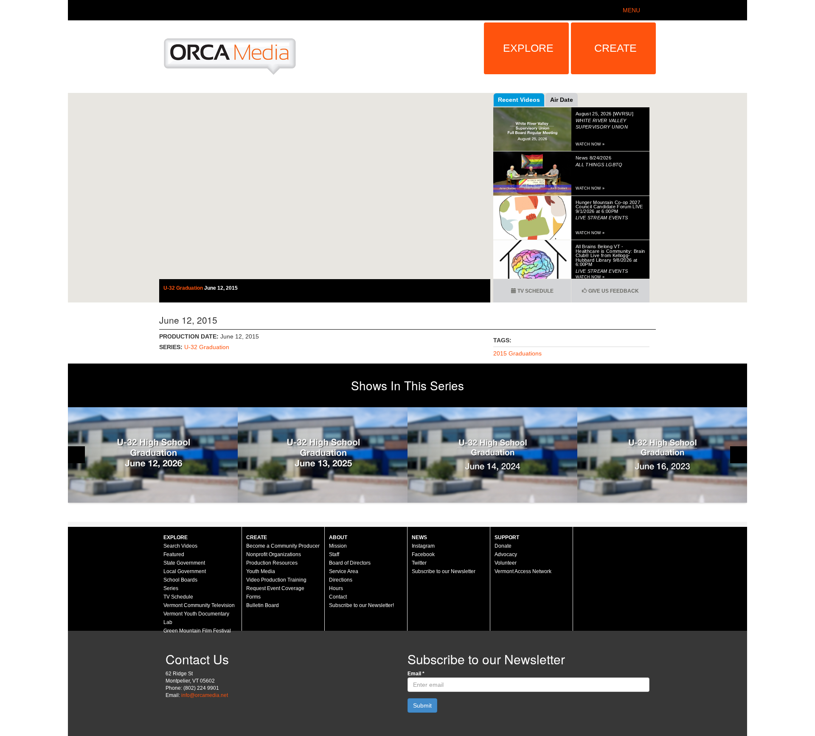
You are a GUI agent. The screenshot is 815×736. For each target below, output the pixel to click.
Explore (528, 48)
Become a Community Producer (283, 546)
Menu (631, 10)
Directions (340, 580)
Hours (336, 588)
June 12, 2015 (221, 288)
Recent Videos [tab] (519, 99)
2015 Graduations (517, 353)
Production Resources (272, 563)
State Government (184, 563)
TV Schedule (535, 291)
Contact (338, 597)
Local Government (184, 571)
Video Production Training (276, 580)
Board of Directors (350, 563)
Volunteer (506, 563)
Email (416, 674)
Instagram (423, 546)
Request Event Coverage (275, 588)
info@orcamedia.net (204, 695)
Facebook (423, 554)
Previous (76, 454)
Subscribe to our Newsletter (443, 571)
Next (738, 454)
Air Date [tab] (561, 99)
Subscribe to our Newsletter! (361, 605)
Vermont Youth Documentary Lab (196, 618)
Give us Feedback (613, 291)
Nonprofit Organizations (273, 554)
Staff (334, 554)
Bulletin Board (262, 605)
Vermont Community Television (199, 605)
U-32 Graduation (183, 288)
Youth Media (260, 571)
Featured (173, 554)
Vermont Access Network (523, 571)
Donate (503, 546)
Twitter (419, 563)
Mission (338, 546)
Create (615, 48)
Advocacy (506, 554)
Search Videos (180, 546)
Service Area (343, 571)
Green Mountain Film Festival (197, 631)
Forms (253, 597)
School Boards (180, 580)
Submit (422, 705)
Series (170, 588)
